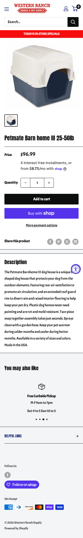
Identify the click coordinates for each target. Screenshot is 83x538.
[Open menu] (6, 9)
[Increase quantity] (49, 182)
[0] (75, 8)
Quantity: (11, 182)
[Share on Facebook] (50, 241)
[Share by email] (75, 241)
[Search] (73, 22)
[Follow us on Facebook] (7, 474)
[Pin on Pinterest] (59, 241)
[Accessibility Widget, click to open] (76, 269)
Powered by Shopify (16, 528)
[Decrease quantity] (25, 182)
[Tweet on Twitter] (67, 241)
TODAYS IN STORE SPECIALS (42, 34)
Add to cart (41, 199)
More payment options (41, 225)
